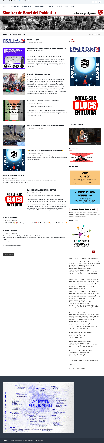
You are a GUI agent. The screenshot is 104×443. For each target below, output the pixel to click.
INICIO (4, 6)
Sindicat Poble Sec (25, 0)
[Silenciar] (96, 144)
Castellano (73, 41)
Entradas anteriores (8, 254)
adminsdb (40, 42)
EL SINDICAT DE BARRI (14, 6)
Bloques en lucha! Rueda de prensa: (14, 175)
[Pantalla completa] (98, 144)
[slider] (84, 143)
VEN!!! (66, 6)
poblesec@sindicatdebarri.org (11, 0)
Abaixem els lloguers (33, 40)
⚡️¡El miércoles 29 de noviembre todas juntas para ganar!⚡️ (45, 150)
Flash (26, 440)
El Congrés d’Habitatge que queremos (38, 74)
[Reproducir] (71, 144)
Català (72, 39)
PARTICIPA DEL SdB (26, 6)
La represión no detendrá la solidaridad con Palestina (43, 101)
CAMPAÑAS (59, 6)
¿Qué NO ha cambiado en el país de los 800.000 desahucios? (45, 125)
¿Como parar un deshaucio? (11, 217)
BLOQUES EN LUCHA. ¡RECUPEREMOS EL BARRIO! (41, 190)
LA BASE (72, 6)
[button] (85, 136)
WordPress (41, 440)
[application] (85, 136)
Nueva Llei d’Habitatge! (10, 230)
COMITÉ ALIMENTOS (39, 6)
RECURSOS (50, 6)
